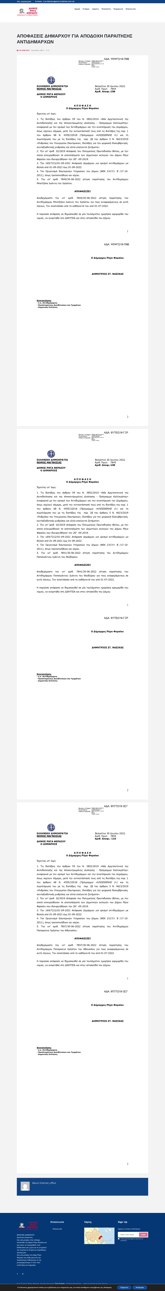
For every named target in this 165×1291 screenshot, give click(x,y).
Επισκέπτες (106, 9)
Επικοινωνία (131, 9)
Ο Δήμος (86, 9)
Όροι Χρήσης (60, 1284)
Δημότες (95, 9)
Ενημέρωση (118, 9)
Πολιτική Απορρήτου (73, 1284)
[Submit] (143, 1235)
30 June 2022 (24, 50)
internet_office (38, 50)
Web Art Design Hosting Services (96, 1284)
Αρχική (77, 9)
